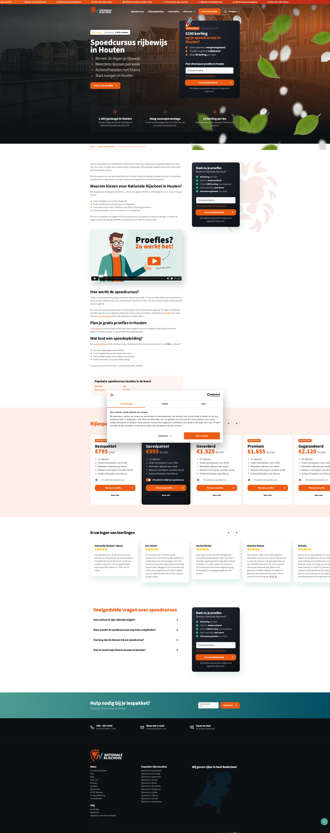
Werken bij (95, 789)
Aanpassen (163, 436)
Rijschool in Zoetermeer (151, 801)
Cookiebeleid (96, 798)
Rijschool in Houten (106, 147)
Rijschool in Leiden (149, 792)
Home (92, 147)
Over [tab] (203, 404)
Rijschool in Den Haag (150, 773)
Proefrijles (94, 809)
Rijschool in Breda (149, 783)
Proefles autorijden (98, 770)
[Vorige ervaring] (228, 423)
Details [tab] (165, 404)
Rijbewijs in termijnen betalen (103, 815)
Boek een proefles (209, 11)
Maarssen (98, 386)
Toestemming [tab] (126, 404)
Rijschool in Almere (149, 780)
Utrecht (126, 389)
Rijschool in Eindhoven (151, 789)
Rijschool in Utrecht (149, 798)
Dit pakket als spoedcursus (113, 479)
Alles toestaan (202, 436)
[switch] (97, 479)
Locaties (93, 786)
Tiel (124, 386)
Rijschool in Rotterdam (151, 776)
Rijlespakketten (156, 11)
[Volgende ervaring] (236, 423)
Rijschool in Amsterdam (151, 770)
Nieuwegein (99, 389)
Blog (92, 776)
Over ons (188, 11)
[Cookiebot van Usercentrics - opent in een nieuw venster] (209, 395)
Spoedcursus (137, 11)
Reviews (93, 783)
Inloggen (232, 11)
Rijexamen (94, 812)
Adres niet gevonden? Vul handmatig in (200, 76)
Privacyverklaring (97, 795)
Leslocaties (173, 11)
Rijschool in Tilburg (149, 795)
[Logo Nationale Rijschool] (101, 10)
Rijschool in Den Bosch (151, 786)
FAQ (92, 773)
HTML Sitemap (96, 792)
